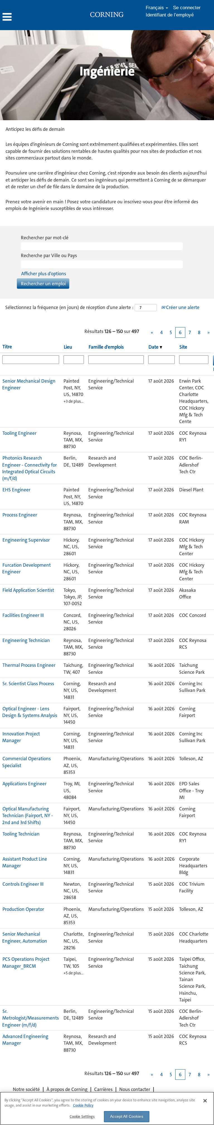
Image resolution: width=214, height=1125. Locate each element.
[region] (107, 1108)
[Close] (205, 1101)
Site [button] (183, 347)
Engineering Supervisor (26, 540)
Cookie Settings (82, 1116)
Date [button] (154, 347)
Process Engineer (20, 515)
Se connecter (187, 7)
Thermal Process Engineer (29, 665)
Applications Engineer (25, 784)
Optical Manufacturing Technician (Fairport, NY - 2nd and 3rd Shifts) (27, 815)
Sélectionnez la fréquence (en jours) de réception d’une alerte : (69, 307)
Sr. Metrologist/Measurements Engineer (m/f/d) (30, 1018)
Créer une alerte (182, 307)
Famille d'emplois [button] (106, 347)
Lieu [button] (68, 347)
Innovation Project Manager (21, 737)
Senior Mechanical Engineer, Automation (24, 937)
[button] (35, 17)
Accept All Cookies (126, 1116)
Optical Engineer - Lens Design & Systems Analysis (29, 712)
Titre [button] (7, 347)
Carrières (103, 1089)
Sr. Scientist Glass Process (28, 683)
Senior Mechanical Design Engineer (28, 384)
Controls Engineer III (23, 884)
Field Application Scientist (28, 590)
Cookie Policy (83, 1105)
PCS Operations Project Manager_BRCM (25, 962)
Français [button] (155, 7)
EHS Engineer (16, 490)
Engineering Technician (26, 640)
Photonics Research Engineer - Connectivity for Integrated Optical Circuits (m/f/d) (29, 468)
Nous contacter (134, 1089)
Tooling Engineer (20, 433)
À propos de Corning (67, 1089)
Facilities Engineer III (23, 615)
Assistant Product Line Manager (24, 862)
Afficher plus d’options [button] (43, 274)
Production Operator (23, 909)
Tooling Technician (21, 834)
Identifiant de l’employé (170, 15)
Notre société (26, 1089)
